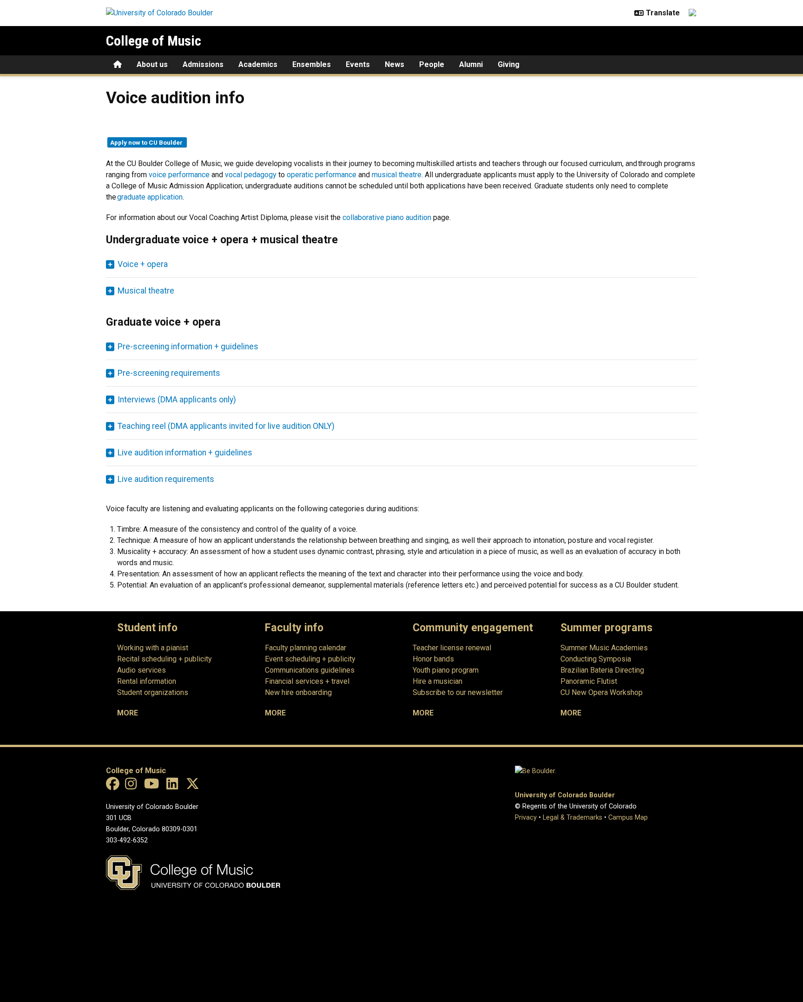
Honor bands (433, 659)
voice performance (179, 174)
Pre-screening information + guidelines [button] (188, 346)
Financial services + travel (307, 681)
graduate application (150, 197)
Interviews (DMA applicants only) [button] (177, 399)
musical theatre (396, 174)
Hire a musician (437, 681)
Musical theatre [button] (146, 290)
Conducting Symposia (595, 659)
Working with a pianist (152, 647)
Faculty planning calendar (305, 647)
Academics (257, 64)
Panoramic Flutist (588, 681)
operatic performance (321, 174)
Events (358, 64)
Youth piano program (446, 670)
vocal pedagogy (250, 174)
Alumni (471, 64)
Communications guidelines (310, 670)
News (394, 64)
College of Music (153, 41)
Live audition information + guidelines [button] (185, 452)
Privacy (526, 818)
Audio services (141, 670)
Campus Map (628, 818)
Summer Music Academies (604, 647)
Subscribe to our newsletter (458, 692)
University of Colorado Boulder (565, 795)
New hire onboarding (298, 692)
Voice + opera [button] (143, 264)
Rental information (146, 681)
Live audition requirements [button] (166, 479)
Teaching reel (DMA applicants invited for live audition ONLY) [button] (226, 426)
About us (152, 64)
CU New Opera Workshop (601, 692)
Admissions (203, 64)
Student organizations (152, 692)
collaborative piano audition (386, 217)
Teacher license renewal (452, 647)
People (431, 64)
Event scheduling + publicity (310, 659)
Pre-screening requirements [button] (169, 373)
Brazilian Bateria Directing (602, 670)
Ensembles (311, 64)
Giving (509, 64)
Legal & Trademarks (572, 818)
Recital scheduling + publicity (164, 659)
